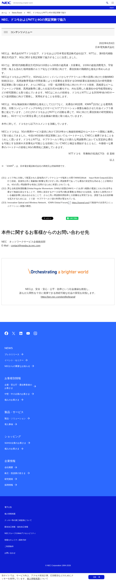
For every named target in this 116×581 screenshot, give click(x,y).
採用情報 (9, 485)
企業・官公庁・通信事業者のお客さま (18, 386)
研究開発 (9, 479)
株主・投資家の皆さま (15, 473)
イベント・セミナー (14, 360)
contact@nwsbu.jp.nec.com (25, 245)
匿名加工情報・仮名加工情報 (16, 527)
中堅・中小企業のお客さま (17, 394)
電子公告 (8, 507)
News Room (17, 13)
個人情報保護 (33, 578)
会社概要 (9, 467)
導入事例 (9, 424)
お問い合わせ (10, 553)
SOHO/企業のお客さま (15, 443)
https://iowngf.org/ (80, 202)
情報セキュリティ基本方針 (15, 540)
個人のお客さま (12, 400)
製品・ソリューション (15, 418)
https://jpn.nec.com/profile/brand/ (58, 297)
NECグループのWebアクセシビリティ (20, 533)
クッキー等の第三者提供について (18, 520)
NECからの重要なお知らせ (17, 366)
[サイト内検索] (107, 3)
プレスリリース (12, 354)
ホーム (4, 13)
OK (94, 577)
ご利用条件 (9, 546)
